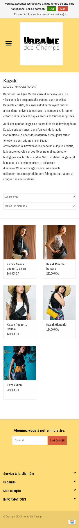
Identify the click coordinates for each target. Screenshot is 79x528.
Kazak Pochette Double (17, 327)
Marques (20, 87)
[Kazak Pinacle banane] (59, 242)
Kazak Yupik (14, 385)
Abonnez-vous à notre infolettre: (39, 430)
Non (62, 9)
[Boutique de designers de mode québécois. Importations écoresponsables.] (48, 44)
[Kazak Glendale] (59, 302)
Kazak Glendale (56, 325)
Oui (52, 9)
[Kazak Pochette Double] (19, 302)
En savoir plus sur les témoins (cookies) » (40, 14)
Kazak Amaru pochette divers (17, 266)
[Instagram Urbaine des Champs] (43, 453)
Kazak (32, 87)
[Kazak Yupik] (19, 363)
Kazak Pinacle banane (55, 266)
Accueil (8, 87)
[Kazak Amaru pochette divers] (19, 242)
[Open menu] (8, 43)
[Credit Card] (71, 522)
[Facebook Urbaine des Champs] (35, 453)
